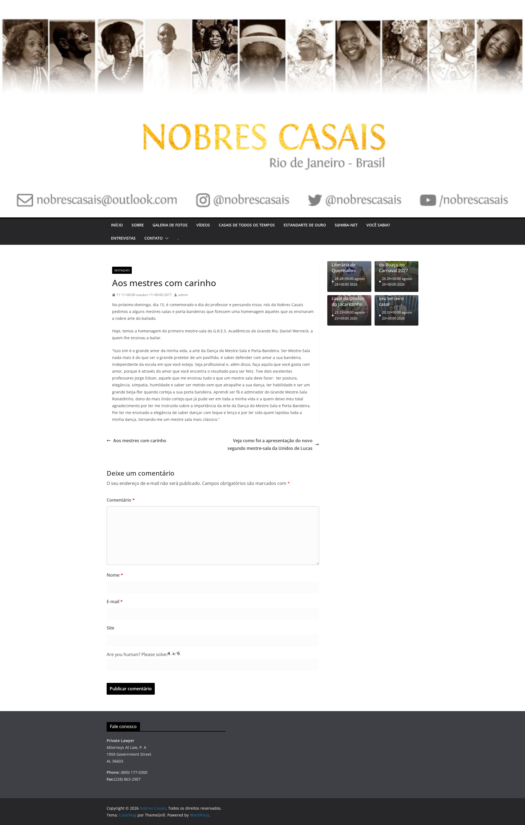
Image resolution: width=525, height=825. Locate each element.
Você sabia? (378, 225)
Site (110, 628)
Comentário (121, 500)
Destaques (122, 270)
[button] (166, 238)
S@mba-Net (346, 225)
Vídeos (203, 225)
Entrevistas (123, 238)
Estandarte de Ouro (305, 225)
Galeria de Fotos (170, 225)
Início (117, 225)
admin (183, 294)
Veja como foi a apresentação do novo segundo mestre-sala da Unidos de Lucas (270, 445)
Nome (115, 575)
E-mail (115, 602)
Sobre (138, 225)
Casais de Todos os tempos (247, 225)
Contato (153, 238)
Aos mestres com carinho (139, 441)
